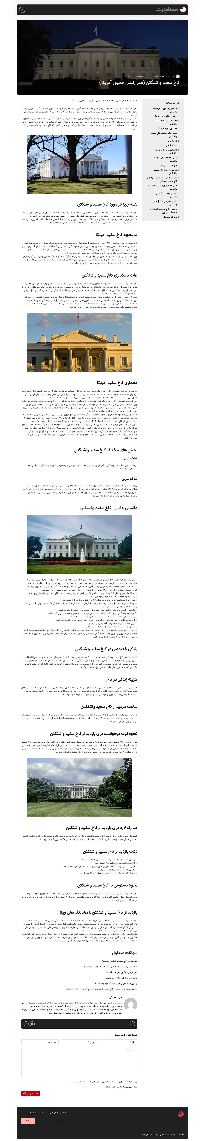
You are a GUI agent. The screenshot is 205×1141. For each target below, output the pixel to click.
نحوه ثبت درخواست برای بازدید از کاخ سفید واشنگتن (162, 179)
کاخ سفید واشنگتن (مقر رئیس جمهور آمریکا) (139, 83)
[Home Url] (171, 10)
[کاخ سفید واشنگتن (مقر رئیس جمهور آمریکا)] (102, 57)
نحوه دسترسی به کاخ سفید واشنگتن (164, 203)
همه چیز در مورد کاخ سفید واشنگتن (165, 110)
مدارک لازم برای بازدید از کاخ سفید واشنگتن (161, 187)
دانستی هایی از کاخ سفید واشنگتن (165, 151)
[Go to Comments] (32, 1023)
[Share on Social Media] (132, 1023)
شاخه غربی (172, 141)
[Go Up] (26, 1023)
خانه (135, 100)
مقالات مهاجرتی (123, 100)
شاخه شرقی (171, 145)
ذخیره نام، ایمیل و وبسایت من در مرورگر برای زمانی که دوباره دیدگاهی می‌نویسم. (100, 1081)
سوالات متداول (170, 217)
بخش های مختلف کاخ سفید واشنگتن (164, 134)
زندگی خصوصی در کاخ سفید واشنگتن (164, 159)
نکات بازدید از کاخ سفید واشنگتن (166, 195)
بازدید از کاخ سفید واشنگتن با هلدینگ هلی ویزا (163, 211)
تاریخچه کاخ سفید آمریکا (165, 116)
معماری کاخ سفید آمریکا (166, 128)
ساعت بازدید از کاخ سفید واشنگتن (165, 171)
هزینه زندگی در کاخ (169, 165)
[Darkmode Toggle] (22, 10)
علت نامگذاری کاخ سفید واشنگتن (166, 122)
